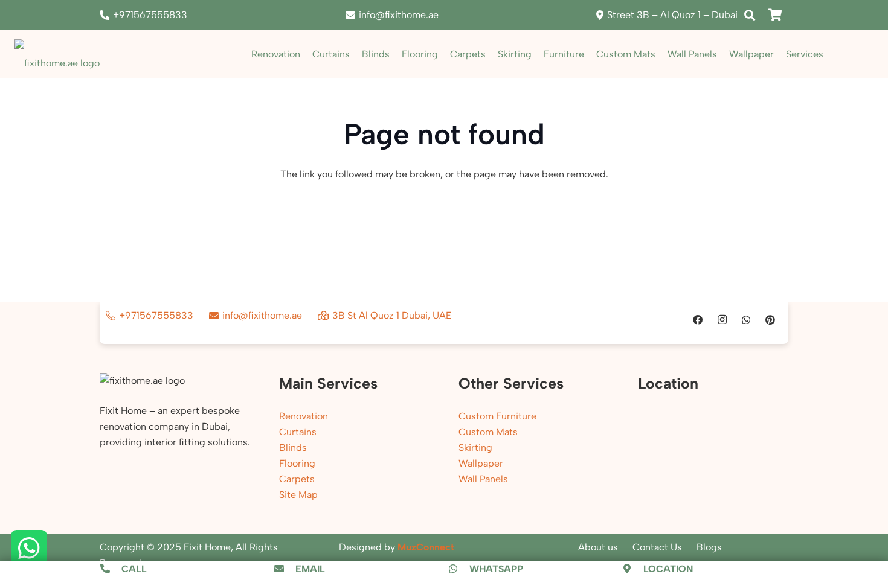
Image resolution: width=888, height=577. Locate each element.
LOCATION (668, 569)
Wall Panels (483, 479)
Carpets (297, 479)
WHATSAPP (496, 569)
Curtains (298, 432)
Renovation (303, 416)
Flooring (297, 463)
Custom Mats (488, 432)
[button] (750, 15)
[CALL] (110, 569)
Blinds (293, 447)
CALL (134, 569)
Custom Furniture (497, 416)
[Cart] (775, 15)
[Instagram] (722, 320)
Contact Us (657, 547)
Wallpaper (480, 463)
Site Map (298, 494)
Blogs (709, 547)
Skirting (475, 447)
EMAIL (310, 569)
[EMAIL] (284, 569)
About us (598, 547)
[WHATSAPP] (458, 569)
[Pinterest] (770, 320)
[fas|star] (29, 549)
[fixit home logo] (57, 54)
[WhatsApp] (746, 320)
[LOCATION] (633, 569)
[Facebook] (698, 320)
